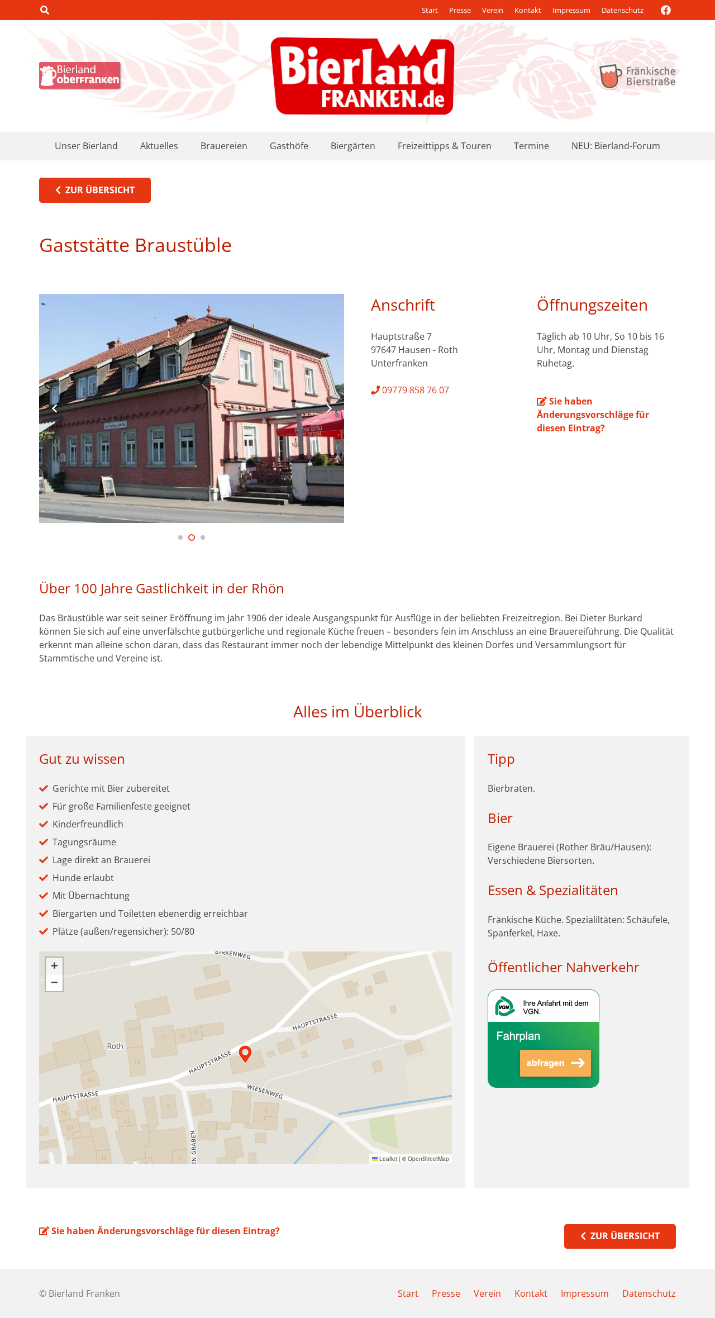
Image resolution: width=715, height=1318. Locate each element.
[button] (44, 10)
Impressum (571, 10)
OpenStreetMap (428, 1159)
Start (430, 10)
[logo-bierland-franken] (362, 76)
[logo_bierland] (83, 76)
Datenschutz (623, 10)
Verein (492, 10)
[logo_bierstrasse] (636, 76)
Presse (460, 10)
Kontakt (527, 10)
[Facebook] (666, 10)
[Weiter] (328, 408)
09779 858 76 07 (414, 390)
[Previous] (54, 408)
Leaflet (387, 1159)
